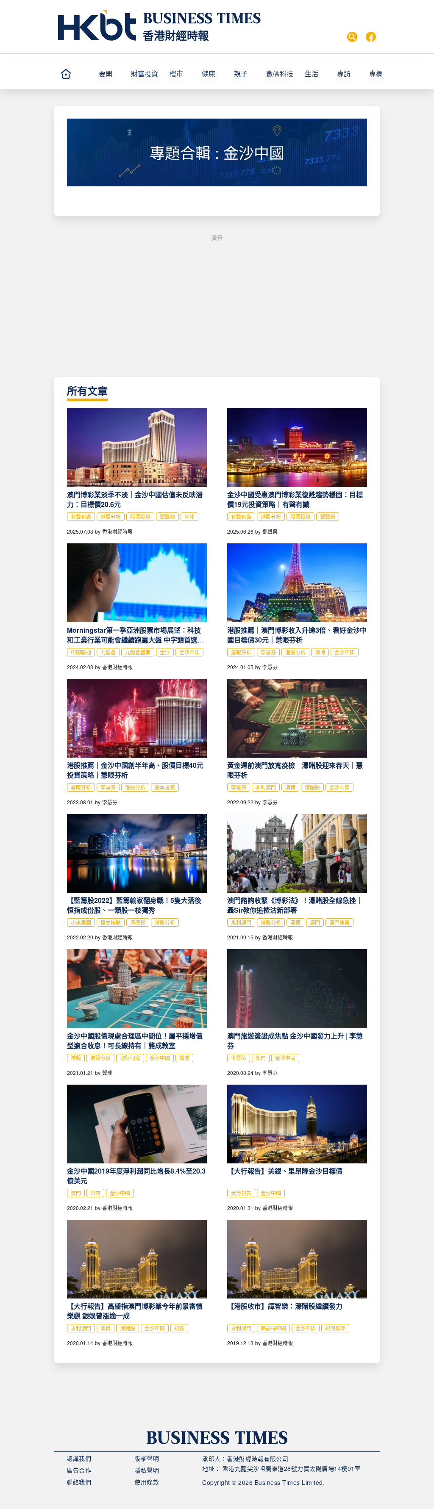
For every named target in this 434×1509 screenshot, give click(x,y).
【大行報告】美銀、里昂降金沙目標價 (284, 1171)
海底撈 (137, 922)
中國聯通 (81, 652)
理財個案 (130, 1057)
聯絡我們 (79, 1482)
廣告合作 (79, 1470)
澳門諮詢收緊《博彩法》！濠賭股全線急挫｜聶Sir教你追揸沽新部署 (295, 905)
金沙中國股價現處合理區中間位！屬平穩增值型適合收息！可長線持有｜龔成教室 (135, 1040)
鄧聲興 (167, 516)
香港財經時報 (176, 35)
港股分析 (110, 516)
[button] (385, 74)
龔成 (184, 1057)
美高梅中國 (273, 1328)
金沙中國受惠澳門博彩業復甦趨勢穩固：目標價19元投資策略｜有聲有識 (295, 499)
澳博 (320, 652)
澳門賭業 (339, 922)
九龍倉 (108, 652)
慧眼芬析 (241, 652)
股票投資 (140, 516)
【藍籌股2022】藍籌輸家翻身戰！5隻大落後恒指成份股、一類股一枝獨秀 (134, 905)
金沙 (189, 516)
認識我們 (79, 1458)
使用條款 (146, 1482)
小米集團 (81, 922)
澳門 (315, 922)
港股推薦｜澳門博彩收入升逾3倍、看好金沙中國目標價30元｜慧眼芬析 (297, 635)
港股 (76, 1057)
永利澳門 (266, 787)
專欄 (376, 73)
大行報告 (241, 1192)
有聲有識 (81, 516)
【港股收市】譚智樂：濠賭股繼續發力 (284, 1306)
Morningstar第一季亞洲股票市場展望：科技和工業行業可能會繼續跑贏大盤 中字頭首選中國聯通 (135, 639)
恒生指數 (110, 922)
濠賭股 (312, 787)
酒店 (95, 1192)
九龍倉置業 (137, 652)
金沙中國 (189, 652)
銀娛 (179, 1328)
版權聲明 (146, 1458)
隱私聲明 (146, 1470)
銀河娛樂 (335, 1328)
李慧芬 (268, 652)
